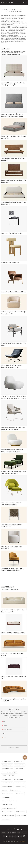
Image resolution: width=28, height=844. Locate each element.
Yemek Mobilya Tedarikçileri (8, 815)
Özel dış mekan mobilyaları (7, 811)
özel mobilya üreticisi (6, 761)
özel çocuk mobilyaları (21, 815)
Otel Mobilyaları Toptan (20, 811)
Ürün (12, 589)
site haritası (22, 841)
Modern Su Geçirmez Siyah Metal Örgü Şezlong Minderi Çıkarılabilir (13, 428)
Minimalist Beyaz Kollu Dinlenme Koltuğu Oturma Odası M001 (13, 313)
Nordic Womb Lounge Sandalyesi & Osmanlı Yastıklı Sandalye (11, 503)
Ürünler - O (16, 589)
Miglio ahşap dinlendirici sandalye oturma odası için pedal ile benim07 (13, 472)
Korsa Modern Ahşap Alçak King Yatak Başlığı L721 (12, 159)
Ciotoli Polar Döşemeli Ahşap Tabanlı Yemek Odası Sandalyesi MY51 (12, 569)
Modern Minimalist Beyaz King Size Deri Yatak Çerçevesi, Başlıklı (13, 84)
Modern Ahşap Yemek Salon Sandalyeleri (13, 292)
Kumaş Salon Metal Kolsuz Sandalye (12, 233)
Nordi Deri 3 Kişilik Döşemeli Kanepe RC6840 (12, 654)
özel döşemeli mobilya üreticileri (8, 800)
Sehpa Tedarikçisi (19, 768)
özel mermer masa (19, 793)
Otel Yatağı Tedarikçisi (6, 779)
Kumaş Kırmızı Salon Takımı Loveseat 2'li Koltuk (13, 677)
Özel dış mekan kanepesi (15, 790)
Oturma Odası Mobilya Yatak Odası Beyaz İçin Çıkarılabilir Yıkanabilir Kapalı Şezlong (13, 397)
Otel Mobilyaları (5, 589)
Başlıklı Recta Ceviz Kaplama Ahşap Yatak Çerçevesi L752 (13, 181)
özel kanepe (4, 790)
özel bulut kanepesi (6, 797)
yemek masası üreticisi (19, 764)
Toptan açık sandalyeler (7, 782)
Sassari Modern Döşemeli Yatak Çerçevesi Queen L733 (13, 137)
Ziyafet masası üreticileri (7, 764)
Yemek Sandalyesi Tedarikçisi (8, 775)
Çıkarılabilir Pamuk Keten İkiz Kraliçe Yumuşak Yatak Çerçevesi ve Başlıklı (12, 115)
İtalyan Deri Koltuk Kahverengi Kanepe (12, 632)
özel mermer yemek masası (7, 793)
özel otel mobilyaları (6, 819)
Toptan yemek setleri (18, 779)
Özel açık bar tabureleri (19, 786)
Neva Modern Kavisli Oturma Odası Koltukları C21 (11, 547)
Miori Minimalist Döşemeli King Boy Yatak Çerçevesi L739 (13, 203)
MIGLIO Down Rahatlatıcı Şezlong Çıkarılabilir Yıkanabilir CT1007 (11, 366)
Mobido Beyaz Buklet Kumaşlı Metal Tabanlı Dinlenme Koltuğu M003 (12, 450)
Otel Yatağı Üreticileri (18, 761)
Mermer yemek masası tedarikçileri (9, 772)
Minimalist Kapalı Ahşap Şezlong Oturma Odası (13, 344)
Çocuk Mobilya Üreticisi (7, 804)
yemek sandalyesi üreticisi (7, 768)
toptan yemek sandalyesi (20, 782)
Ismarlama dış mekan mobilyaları (8, 808)
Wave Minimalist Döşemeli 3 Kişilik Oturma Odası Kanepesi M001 (14, 611)
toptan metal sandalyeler (7, 786)
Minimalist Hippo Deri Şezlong (10, 262)
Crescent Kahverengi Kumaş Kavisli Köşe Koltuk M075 (13, 700)
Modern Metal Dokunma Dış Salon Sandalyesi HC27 (11, 525)
